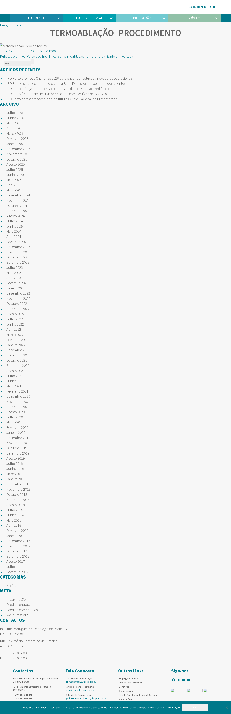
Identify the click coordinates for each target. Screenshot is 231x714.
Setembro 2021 (17, 365)
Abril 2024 (13, 236)
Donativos (124, 686)
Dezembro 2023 (18, 247)
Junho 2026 (15, 118)
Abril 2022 (13, 329)
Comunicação (126, 691)
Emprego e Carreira (128, 678)
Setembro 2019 (17, 453)
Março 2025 (15, 190)
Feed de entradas (19, 604)
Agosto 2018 (15, 504)
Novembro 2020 (18, 401)
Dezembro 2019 (18, 437)
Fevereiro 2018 (17, 530)
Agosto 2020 (15, 412)
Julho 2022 (14, 319)
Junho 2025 (15, 174)
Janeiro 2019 (15, 479)
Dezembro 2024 (18, 195)
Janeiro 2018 (15, 535)
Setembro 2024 (17, 210)
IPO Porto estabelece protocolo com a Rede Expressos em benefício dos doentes (65, 83)
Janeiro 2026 (15, 143)
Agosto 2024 (15, 216)
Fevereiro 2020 (17, 427)
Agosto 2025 (15, 164)
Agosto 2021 (15, 370)
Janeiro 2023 (15, 288)
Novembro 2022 (18, 298)
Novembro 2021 (18, 355)
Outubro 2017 (16, 551)
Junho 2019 (15, 468)
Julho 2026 (14, 112)
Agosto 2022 (15, 313)
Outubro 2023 (16, 257)
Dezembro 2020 (18, 396)
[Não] (226, 707)
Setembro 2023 (17, 262)
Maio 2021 (13, 386)
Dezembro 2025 (18, 148)
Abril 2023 (13, 277)
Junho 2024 (15, 226)
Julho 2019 (14, 463)
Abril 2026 (13, 128)
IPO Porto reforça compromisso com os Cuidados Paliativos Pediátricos (58, 88)
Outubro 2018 (16, 494)
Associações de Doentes (130, 682)
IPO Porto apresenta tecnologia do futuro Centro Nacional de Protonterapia (62, 99)
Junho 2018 (15, 515)
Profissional (89, 18)
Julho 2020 (14, 417)
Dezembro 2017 (18, 540)
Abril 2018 (13, 525)
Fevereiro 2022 (17, 339)
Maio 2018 (13, 520)
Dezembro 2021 (18, 350)
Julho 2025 (14, 169)
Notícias (12, 585)
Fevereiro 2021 (17, 391)
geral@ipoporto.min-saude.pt (80, 690)
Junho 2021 (15, 381)
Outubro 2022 (16, 303)
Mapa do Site (125, 699)
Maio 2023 (13, 272)
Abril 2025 (13, 185)
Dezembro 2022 (18, 293)
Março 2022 (15, 334)
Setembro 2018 (17, 499)
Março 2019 (15, 473)
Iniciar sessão (16, 599)
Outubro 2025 (16, 159)
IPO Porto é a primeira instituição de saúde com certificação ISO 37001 (57, 93)
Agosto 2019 (15, 458)
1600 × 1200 (47, 51)
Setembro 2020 (17, 406)
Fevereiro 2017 (17, 572)
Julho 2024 (14, 221)
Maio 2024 (13, 231)
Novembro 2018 (18, 489)
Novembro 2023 (18, 252)
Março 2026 (15, 133)
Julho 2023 (14, 267)
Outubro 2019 (16, 448)
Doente (36, 18)
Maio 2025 (13, 180)
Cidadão (142, 18)
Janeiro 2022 (15, 345)
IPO (194, 18)
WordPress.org (17, 615)
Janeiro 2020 (15, 432)
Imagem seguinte (13, 25)
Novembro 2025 (18, 154)
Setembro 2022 (17, 308)
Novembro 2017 (18, 546)
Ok (195, 707)
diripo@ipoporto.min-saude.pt (81, 681)
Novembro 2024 (18, 200)
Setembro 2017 (17, 556)
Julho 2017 (14, 566)
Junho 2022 (15, 324)
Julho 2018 (14, 510)
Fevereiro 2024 (17, 241)
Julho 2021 (14, 375)
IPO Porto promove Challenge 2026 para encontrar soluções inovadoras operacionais (69, 78)
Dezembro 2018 (18, 484)
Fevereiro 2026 (17, 138)
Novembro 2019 (18, 442)
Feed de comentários (22, 609)
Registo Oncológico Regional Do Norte (138, 695)
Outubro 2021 (16, 360)
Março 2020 (15, 422)
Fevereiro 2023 (17, 283)
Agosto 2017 (15, 561)
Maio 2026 (13, 123)
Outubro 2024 (16, 205)
